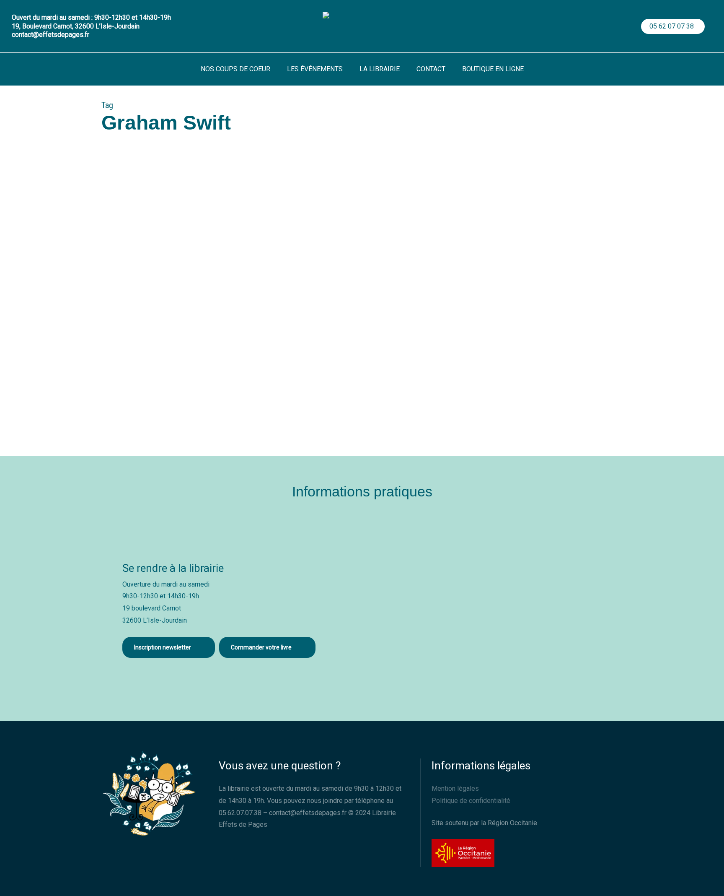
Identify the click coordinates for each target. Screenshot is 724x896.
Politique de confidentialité (471, 801)
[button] (168, 647)
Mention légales (455, 788)
